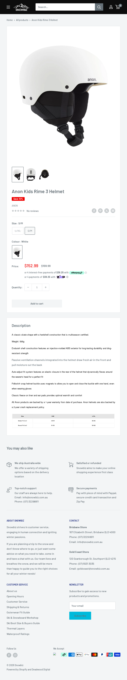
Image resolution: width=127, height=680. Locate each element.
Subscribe (80, 615)
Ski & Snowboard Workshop (22, 617)
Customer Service (17, 601)
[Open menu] (8, 7)
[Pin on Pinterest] (100, 210)
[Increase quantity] (45, 287)
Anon (15, 205)
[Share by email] (113, 210)
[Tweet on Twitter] (106, 210)
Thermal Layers (16, 628)
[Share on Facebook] (94, 210)
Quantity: (17, 287)
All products (22, 20)
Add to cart (36, 303)
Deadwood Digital (41, 669)
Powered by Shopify (17, 669)
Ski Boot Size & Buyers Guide (23, 623)
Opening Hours (15, 596)
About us (12, 590)
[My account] (111, 7)
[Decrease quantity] (28, 287)
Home (10, 20)
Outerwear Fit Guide (18, 612)
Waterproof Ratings (18, 633)
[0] (118, 7)
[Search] (99, 7)
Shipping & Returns (18, 607)
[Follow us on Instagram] (15, 655)
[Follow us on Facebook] (9, 655)
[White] (17, 252)
